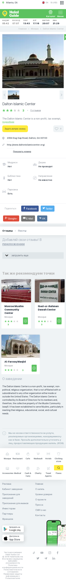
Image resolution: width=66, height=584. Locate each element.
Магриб (46, 22)
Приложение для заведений (11, 496)
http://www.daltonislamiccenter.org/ (26, 145)
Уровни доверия (43, 494)
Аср (36, 22)
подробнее (8, 122)
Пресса (39, 505)
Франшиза (7, 519)
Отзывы (7, 230)
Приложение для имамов (15, 503)
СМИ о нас (40, 510)
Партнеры (7, 514)
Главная (22, 29)
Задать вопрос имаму (15, 129)
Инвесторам (8, 508)
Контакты (40, 515)
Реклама (6, 484)
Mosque (35, 29)
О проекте (40, 499)
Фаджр (5, 22)
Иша (56, 22)
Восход (16, 22)
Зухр (26, 22)
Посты (22, 230)
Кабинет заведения (12, 489)
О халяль (39, 489)
